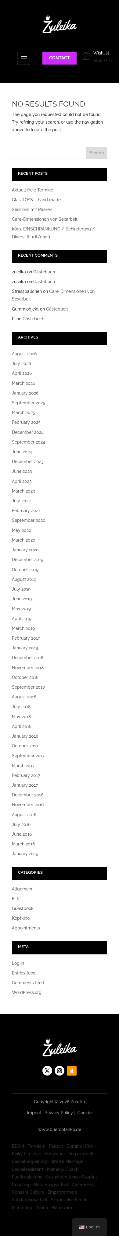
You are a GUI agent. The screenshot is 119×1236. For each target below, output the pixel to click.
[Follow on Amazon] (72, 1071)
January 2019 (25, 647)
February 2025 (26, 422)
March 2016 (23, 843)
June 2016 (22, 834)
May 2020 (21, 530)
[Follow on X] (47, 1071)
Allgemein (22, 889)
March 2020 (23, 540)
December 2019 (27, 559)
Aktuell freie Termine (32, 190)
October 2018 (25, 677)
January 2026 (25, 393)
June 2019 (22, 598)
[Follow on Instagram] (59, 1071)
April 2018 (21, 726)
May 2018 (21, 716)
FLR (16, 898)
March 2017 (23, 765)
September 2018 (28, 687)
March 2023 (23, 491)
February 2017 (26, 775)
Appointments (26, 927)
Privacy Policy (59, 1112)
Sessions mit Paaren (32, 209)
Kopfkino (21, 918)
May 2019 (21, 608)
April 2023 (22, 481)
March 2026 (23, 383)
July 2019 (21, 589)
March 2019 (23, 628)
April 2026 (22, 373)
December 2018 (27, 657)
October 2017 (25, 745)
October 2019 (25, 569)
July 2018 (21, 706)
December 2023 (28, 461)
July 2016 (21, 824)
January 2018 (25, 736)
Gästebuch (44, 271)
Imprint (34, 1112)
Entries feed (24, 973)
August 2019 (24, 579)
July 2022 (21, 500)
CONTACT (59, 57)
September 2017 (28, 755)
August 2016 (24, 814)
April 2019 (21, 618)
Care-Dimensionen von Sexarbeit (45, 219)
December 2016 (27, 794)
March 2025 (23, 412)
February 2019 (26, 638)
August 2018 (24, 696)
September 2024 (28, 442)
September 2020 (28, 520)
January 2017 (25, 785)
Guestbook (23, 908)
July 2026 (21, 363)
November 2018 (28, 667)
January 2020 (25, 549)
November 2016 (28, 804)
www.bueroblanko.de (59, 1129)
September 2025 (28, 402)
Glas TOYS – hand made (36, 199)
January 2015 (25, 853)
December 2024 (28, 432)
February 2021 (26, 510)
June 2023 (22, 471)
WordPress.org (26, 992)
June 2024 (22, 451)
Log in (18, 963)
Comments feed (28, 982)
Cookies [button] (85, 1112)
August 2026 (24, 353)
